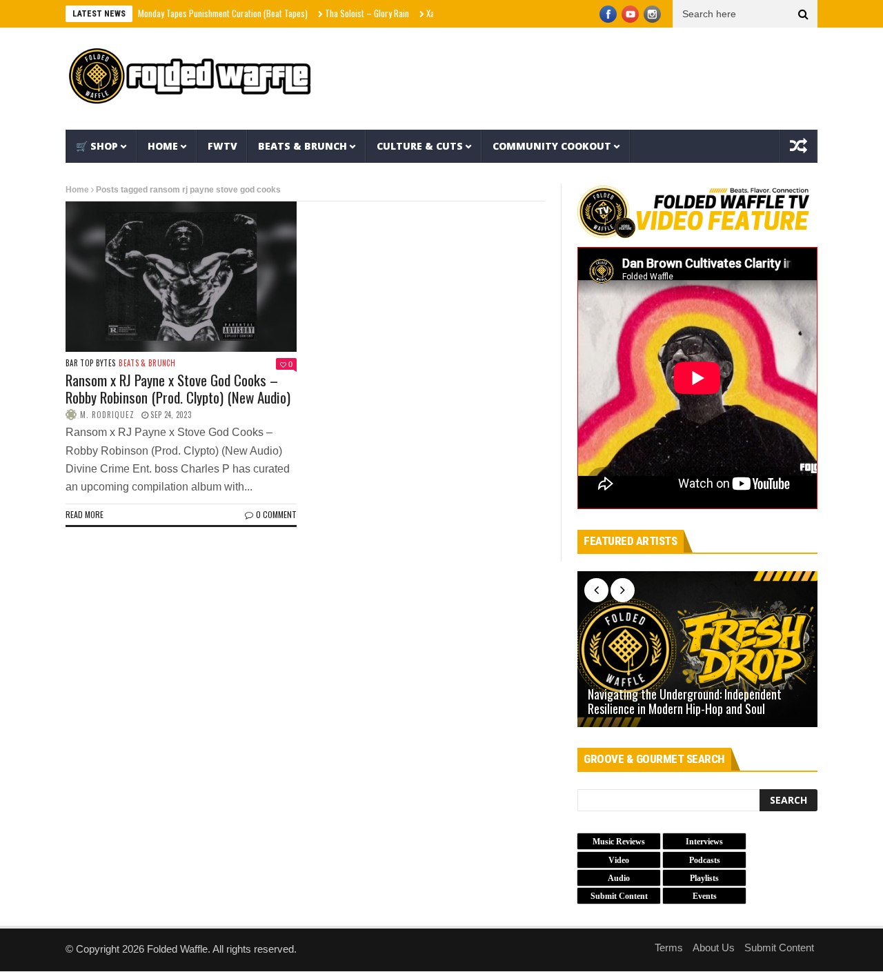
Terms (669, 947)
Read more (84, 514)
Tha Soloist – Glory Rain (348, 13)
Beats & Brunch (302, 145)
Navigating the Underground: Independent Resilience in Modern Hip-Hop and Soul (685, 702)
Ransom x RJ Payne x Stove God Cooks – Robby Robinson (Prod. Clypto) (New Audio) (178, 388)
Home (163, 145)
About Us (714, 947)
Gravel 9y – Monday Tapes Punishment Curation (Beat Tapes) (183, 13)
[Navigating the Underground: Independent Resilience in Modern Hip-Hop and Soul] (697, 649)
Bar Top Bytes (90, 363)
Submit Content (779, 947)
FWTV (222, 145)
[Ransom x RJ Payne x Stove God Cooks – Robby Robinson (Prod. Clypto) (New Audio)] (181, 276)
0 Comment (276, 514)
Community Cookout (552, 145)
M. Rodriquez (107, 414)
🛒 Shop (97, 145)
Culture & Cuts (420, 145)
